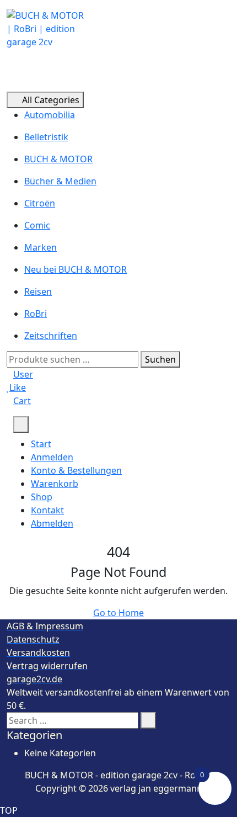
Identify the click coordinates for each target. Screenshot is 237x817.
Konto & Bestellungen (76, 470)
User (23, 374)
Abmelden (52, 523)
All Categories (50, 100)
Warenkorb (54, 484)
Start (41, 444)
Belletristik (46, 137)
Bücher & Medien (60, 181)
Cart (22, 401)
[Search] (148, 720)
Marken (40, 247)
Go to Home (118, 613)
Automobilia (49, 115)
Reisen (38, 291)
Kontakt (47, 510)
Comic (37, 225)
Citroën (39, 203)
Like (17, 387)
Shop (41, 497)
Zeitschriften (50, 336)
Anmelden (52, 457)
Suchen (160, 359)
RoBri (35, 313)
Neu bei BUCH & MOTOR (75, 269)
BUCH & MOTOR (58, 159)
